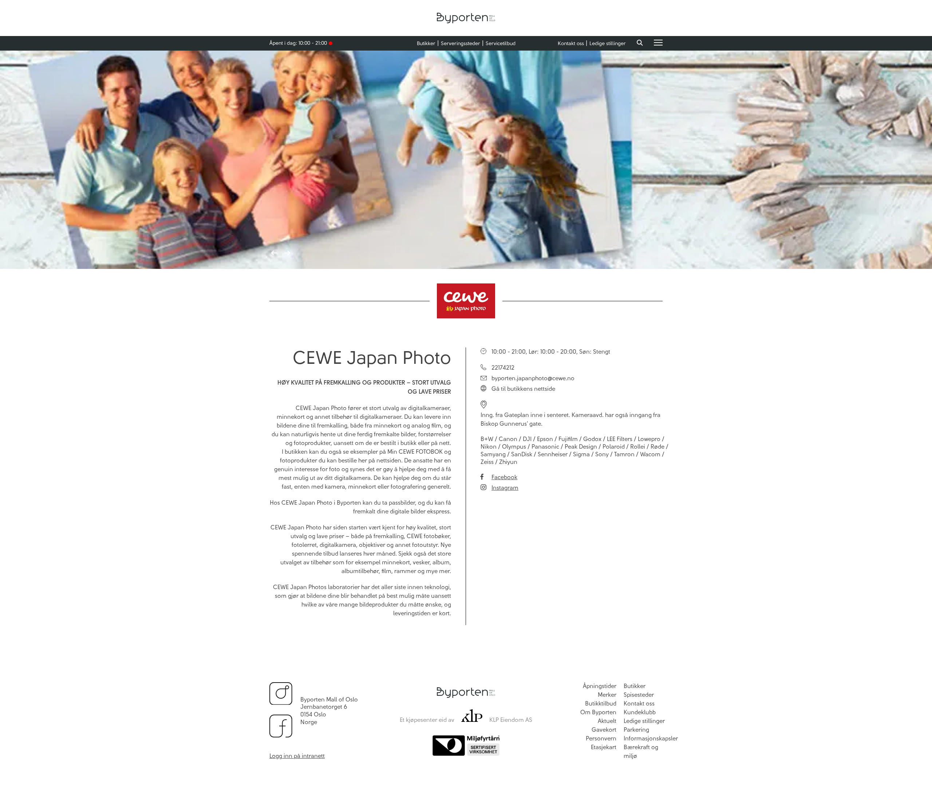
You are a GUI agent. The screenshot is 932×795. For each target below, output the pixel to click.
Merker (607, 694)
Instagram (504, 487)
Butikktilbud (600, 703)
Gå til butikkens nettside (523, 388)
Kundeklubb (640, 712)
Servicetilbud (501, 43)
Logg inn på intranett (297, 755)
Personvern (601, 738)
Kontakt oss (571, 43)
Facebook (504, 477)
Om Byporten (598, 712)
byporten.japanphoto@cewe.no (532, 378)
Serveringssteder (460, 43)
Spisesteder (639, 694)
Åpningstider (599, 686)
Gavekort (604, 729)
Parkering (636, 729)
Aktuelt (607, 721)
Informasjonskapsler (651, 738)
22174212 (502, 367)
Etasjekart (603, 747)
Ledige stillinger (607, 43)
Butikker (426, 43)
